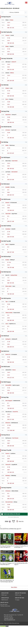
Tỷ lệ (5, 623)
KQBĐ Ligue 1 (4, 595)
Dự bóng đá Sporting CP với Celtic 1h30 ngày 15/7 (7, 546)
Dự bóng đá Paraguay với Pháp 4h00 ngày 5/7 (7, 564)
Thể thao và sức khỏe (5, 606)
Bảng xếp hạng (15, 623)
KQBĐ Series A (4, 599)
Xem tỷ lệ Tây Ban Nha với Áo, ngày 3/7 (21, 564)
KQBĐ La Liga (18, 595)
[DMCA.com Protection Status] (4, 626)
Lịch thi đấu (9, 623)
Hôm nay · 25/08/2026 (14, 12)
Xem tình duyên (3, 604)
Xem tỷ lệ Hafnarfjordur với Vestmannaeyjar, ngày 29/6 (7, 581)
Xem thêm (14, 587)
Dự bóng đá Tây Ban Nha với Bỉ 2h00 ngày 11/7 (21, 546)
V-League (17, 599)
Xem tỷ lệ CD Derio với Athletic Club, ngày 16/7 (10, 528)
